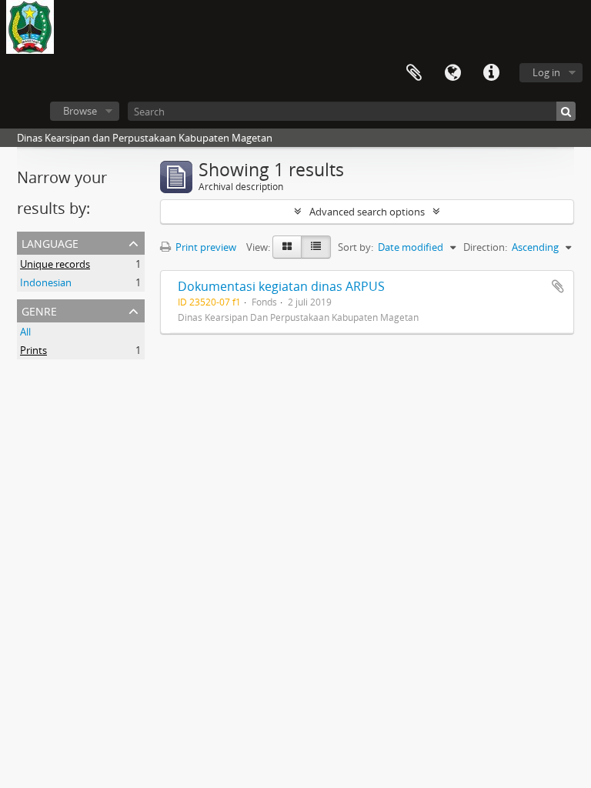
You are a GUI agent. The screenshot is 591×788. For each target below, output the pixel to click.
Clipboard (414, 73)
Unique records (55, 264)
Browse (80, 111)
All (25, 332)
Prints (33, 350)
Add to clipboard (558, 286)
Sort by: (355, 247)
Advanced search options (367, 212)
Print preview (204, 247)
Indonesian (46, 282)
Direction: (485, 247)
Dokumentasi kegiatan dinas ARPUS (281, 286)
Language (452, 73)
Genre (39, 309)
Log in (546, 72)
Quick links (491, 73)
